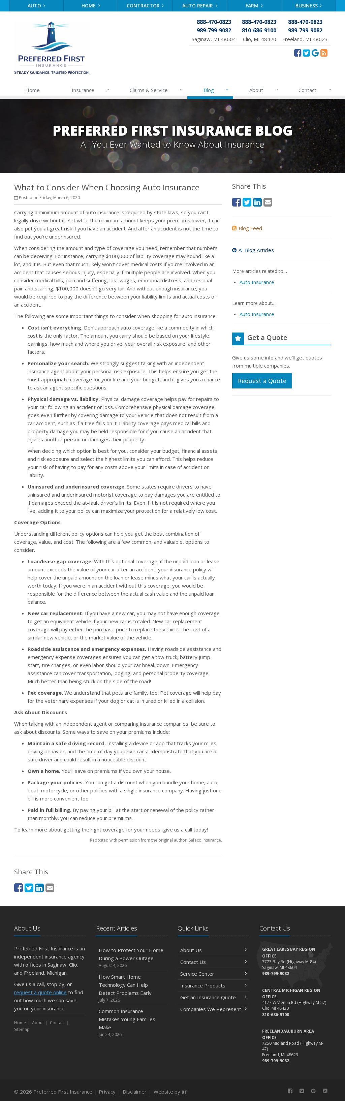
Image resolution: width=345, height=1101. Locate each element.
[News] (323, 52)
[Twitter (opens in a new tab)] (306, 52)
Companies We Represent (210, 1009)
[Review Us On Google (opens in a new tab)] (315, 52)
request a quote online (40, 992)
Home (89, 5)
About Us (191, 950)
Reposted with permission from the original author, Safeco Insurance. (156, 840)
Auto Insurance (257, 282)
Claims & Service (156, 89)
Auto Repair (198, 5)
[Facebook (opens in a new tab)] (297, 52)
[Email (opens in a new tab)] (49, 887)
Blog (216, 89)
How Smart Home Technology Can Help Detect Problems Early (125, 988)
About (263, 89)
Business (307, 5)
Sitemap (22, 1029)
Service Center (197, 973)
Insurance (90, 89)
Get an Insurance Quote (208, 997)
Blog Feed (250, 228)
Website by (170, 1091)
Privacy (107, 1091)
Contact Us (193, 961)
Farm (253, 5)
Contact (315, 89)
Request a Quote (262, 381)
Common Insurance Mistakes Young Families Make (127, 1022)
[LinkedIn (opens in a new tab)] (39, 887)
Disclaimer (135, 1091)
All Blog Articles (256, 250)
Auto (35, 5)
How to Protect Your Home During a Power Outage (131, 957)
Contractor (144, 5)
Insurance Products (202, 985)
